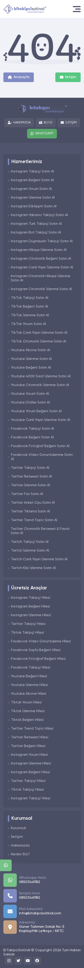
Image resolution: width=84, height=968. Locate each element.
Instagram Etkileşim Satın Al (33, 206)
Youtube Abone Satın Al (30, 350)
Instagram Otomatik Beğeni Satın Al (41, 259)
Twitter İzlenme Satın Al (30, 485)
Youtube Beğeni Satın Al (31, 367)
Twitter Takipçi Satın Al (30, 468)
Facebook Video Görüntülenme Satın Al (42, 457)
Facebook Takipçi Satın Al (32, 429)
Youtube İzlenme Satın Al (31, 359)
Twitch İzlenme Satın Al (30, 550)
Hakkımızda (22, 122)
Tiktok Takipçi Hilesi (27, 633)
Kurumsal (18, 828)
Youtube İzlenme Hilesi (29, 685)
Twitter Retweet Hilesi (29, 737)
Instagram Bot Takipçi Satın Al (36, 232)
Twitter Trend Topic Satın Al (34, 520)
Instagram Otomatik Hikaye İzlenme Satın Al (40, 278)
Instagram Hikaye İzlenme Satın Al (39, 250)
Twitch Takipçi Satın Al (29, 542)
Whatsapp (44, 133)
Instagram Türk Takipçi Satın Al (36, 224)
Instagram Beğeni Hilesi (30, 606)
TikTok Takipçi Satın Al (29, 298)
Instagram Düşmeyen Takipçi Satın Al (42, 241)
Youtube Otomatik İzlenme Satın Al (40, 385)
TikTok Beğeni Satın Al (29, 306)
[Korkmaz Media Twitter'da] (18, 961)
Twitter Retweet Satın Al (31, 476)
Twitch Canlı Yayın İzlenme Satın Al (39, 559)
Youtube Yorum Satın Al (30, 394)
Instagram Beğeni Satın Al (32, 180)
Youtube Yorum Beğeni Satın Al (36, 411)
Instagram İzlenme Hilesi (31, 615)
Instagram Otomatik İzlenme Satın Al (41, 289)
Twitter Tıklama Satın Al (30, 511)
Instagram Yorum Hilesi (29, 755)
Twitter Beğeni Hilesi (28, 746)
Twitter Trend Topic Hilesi (32, 728)
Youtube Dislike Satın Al (30, 402)
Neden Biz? (20, 854)
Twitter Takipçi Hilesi (28, 624)
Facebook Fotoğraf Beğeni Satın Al (40, 446)
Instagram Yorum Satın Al (31, 189)
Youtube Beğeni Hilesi (29, 676)
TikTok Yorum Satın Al (28, 324)
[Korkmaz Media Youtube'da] (28, 961)
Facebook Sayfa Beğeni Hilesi (36, 650)
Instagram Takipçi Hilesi (30, 598)
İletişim (70, 77)
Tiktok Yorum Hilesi (26, 702)
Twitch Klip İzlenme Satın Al (33, 568)
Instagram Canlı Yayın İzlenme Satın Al (42, 267)
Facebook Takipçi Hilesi (30, 667)
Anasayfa (21, 77)
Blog (48, 122)
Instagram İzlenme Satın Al (33, 198)
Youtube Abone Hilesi (28, 694)
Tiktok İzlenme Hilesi (28, 711)
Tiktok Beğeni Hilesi (27, 720)
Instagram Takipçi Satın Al (32, 171)
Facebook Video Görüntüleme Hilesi (41, 641)
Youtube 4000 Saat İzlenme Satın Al (41, 376)
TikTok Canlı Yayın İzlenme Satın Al (39, 333)
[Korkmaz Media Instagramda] (9, 961)
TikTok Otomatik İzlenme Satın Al (38, 341)
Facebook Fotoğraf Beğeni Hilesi (38, 659)
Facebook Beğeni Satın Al (32, 437)
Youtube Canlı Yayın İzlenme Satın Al (40, 420)
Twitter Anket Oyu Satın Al (33, 503)
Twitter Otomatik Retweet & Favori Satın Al (40, 531)
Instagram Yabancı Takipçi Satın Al (39, 215)
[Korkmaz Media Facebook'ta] (37, 961)
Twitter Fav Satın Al (27, 494)
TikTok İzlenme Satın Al (30, 315)
